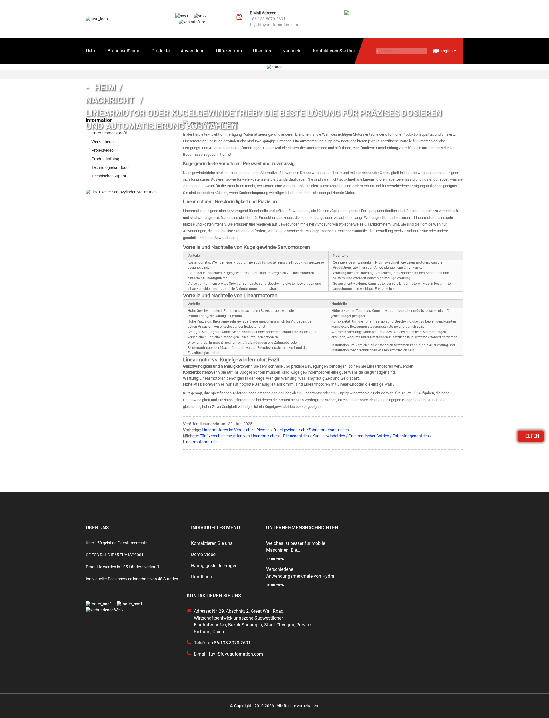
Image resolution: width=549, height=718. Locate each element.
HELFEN (530, 436)
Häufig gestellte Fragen (214, 565)
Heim (91, 51)
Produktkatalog (105, 159)
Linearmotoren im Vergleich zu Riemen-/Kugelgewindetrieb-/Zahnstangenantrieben (275, 430)
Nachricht (292, 51)
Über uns (262, 51)
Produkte (161, 51)
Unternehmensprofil (109, 133)
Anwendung (193, 51)
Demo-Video (203, 554)
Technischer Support (110, 176)
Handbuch (201, 576)
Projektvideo (103, 150)
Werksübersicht (105, 141)
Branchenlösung (124, 51)
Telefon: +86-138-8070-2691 (222, 643)
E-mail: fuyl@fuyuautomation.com (228, 654)
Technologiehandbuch (111, 167)
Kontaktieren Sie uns (334, 51)
